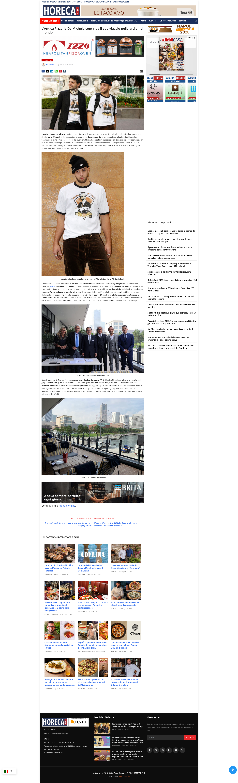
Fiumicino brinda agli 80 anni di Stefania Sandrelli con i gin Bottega (128, 725)
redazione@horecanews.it (60, 733)
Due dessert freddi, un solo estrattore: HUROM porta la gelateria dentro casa (170, 256)
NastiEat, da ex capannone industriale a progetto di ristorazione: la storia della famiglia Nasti (57, 606)
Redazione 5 (115, 609)
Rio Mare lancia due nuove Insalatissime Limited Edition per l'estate (170, 330)
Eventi (143, 21)
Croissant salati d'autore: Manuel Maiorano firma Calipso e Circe (59, 645)
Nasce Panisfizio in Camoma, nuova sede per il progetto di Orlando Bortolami (124, 682)
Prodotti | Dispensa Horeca (125, 21)
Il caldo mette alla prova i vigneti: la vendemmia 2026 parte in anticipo (170, 240)
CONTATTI (182, 21)
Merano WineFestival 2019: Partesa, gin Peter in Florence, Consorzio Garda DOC (115, 524)
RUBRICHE (152, 21)
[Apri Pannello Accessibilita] (233, 770)
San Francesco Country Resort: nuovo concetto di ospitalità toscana (171, 297)
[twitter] (156, 750)
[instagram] (162, 750)
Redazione (114, 572)
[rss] (182, 750)
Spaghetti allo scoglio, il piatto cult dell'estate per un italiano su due (172, 314)
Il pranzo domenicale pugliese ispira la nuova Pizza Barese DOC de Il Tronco (125, 645)
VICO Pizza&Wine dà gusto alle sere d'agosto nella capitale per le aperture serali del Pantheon (171, 346)
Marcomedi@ (124, 776)
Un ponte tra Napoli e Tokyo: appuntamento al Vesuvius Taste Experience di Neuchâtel (169, 265)
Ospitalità (95, 21)
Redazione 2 (49, 574)
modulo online (67, 505)
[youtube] (176, 750)
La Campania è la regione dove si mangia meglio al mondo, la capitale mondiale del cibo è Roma (127, 754)
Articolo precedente (82, 518)
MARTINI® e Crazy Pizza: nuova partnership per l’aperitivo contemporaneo (93, 605)
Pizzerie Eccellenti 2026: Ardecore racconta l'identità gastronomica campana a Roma (172, 322)
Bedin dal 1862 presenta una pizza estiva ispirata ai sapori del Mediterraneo (91, 682)
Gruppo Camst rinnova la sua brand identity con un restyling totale (68, 524)
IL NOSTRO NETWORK (168, 21)
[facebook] (149, 750)
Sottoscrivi (190, 737)
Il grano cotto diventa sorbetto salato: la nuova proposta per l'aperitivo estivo (170, 248)
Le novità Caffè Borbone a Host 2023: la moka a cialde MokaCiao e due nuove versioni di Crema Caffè (127, 740)
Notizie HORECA (67, 21)
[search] (196, 21)
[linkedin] (169, 750)
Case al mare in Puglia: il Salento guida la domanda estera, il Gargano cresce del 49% (171, 232)
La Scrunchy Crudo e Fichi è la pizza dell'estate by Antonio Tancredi (59, 568)
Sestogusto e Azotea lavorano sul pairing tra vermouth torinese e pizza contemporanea (59, 682)
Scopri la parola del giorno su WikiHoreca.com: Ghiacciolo (169, 273)
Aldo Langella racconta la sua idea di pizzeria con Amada (125, 603)
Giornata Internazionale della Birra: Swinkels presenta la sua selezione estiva (168, 338)
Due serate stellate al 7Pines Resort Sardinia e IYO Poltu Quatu (171, 289)
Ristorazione (82, 21)
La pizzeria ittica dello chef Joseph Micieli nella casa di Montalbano (90, 568)
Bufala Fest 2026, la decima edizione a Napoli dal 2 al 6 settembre (172, 281)
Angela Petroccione (51, 614)
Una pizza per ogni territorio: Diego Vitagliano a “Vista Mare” (125, 566)
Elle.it (52, 286)
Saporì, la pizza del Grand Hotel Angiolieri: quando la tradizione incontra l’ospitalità (92, 645)
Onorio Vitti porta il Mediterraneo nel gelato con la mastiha (171, 305)
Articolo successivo (102, 518)
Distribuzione (107, 21)
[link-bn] (138, 11)
